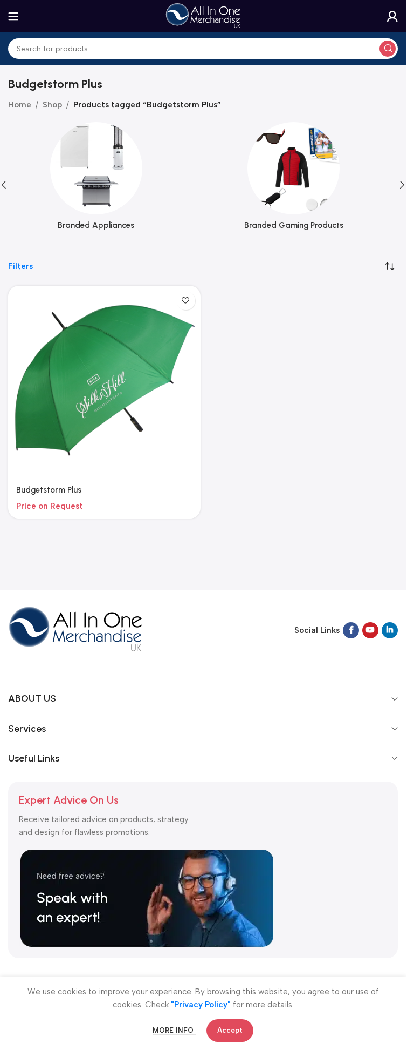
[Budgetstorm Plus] (104, 382)
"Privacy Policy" (201, 1004)
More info (174, 1030)
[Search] (388, 49)
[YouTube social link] (370, 630)
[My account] (392, 16)
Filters (20, 266)
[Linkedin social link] (390, 630)
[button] (402, 185)
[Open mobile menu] (13, 16)
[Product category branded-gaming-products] (302, 179)
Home (19, 105)
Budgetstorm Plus (48, 490)
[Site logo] (203, 16)
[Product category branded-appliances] (104, 179)
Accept (230, 1030)
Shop (52, 105)
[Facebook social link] (351, 630)
